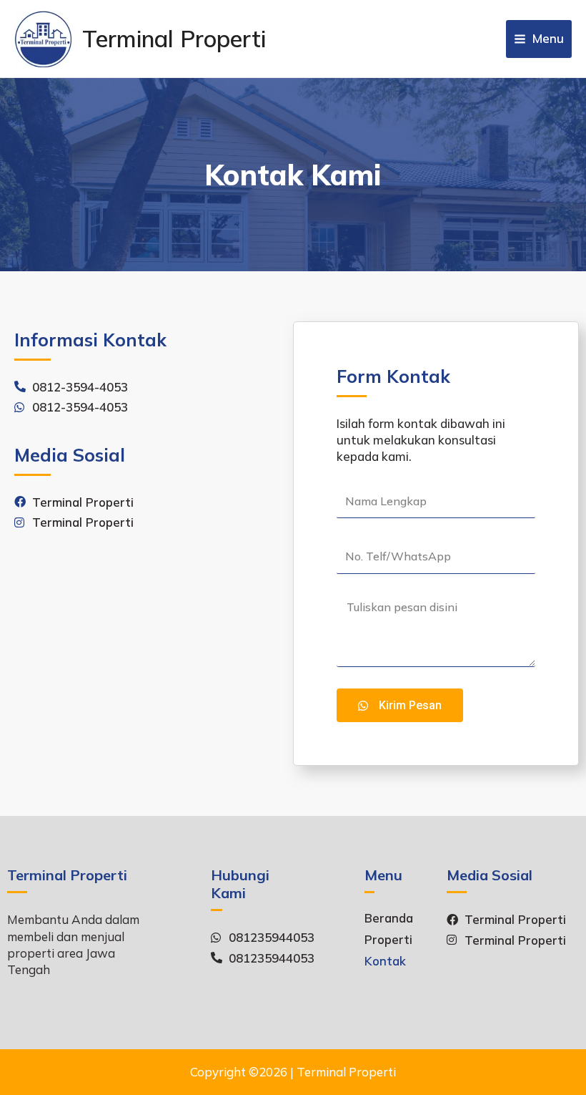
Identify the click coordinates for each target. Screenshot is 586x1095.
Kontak (385, 961)
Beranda (388, 918)
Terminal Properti (174, 38)
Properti (388, 940)
